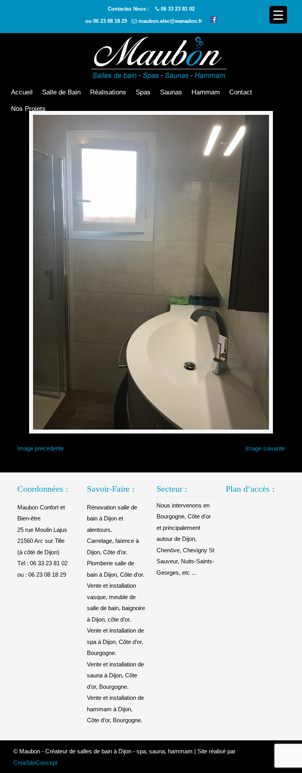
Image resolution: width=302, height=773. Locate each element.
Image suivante (265, 448)
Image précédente (40, 448)
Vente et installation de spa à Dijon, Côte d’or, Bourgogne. (115, 641)
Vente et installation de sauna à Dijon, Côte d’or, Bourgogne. (115, 675)
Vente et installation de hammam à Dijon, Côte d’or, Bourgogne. (115, 708)
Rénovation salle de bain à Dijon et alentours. (112, 518)
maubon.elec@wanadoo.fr (170, 21)
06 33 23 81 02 (178, 9)
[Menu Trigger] (278, 15)
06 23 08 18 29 (110, 21)
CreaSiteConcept (35, 762)
